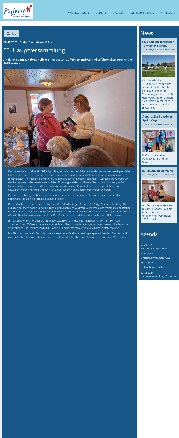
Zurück (11, 33)
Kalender (168, 12)
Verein (100, 12)
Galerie (118, 12)
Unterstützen (142, 12)
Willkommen (78, 12)
